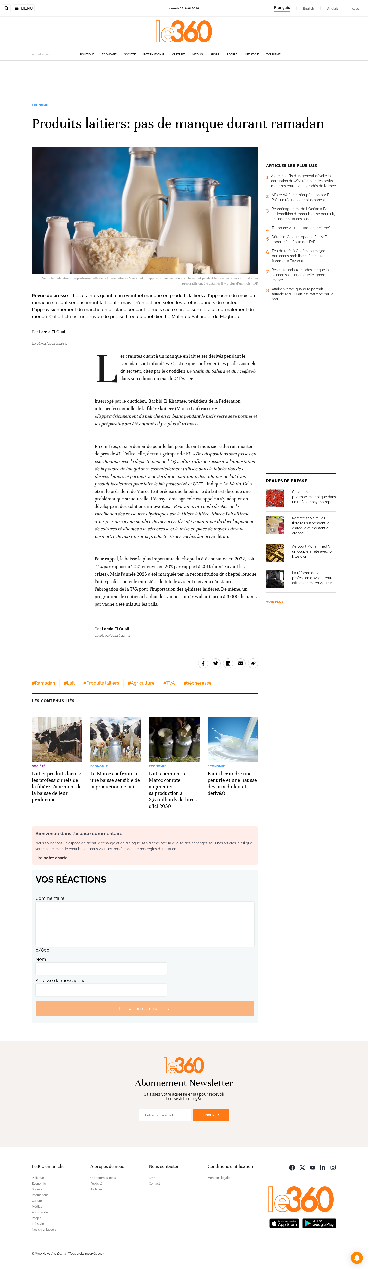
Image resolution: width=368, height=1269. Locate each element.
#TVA (169, 683)
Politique (87, 54)
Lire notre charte (51, 858)
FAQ (152, 1178)
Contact (154, 1183)
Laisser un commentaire (145, 1008)
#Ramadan (43, 683)
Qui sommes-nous (103, 1178)
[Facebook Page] (292, 1167)
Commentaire (50, 898)
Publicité (96, 1183)
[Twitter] (302, 1167)
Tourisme (273, 54)
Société (130, 54)
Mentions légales (219, 1178)
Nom (41, 959)
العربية (355, 8)
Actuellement (41, 54)
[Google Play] (319, 1223)
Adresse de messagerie (61, 980)
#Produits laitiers (101, 683)
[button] (357, 1258)
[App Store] (284, 1223)
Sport (214, 54)
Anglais (332, 8)
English (308, 8)
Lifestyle (252, 54)
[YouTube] (313, 1167)
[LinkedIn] (323, 1167)
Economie (109, 54)
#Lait (69, 683)
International (154, 54)
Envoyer (211, 1115)
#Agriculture (141, 683)
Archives (96, 1189)
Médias (197, 54)
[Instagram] (333, 1167)
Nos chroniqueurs (44, 1229)
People (232, 54)
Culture (178, 54)
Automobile (40, 1212)
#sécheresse (198, 683)
